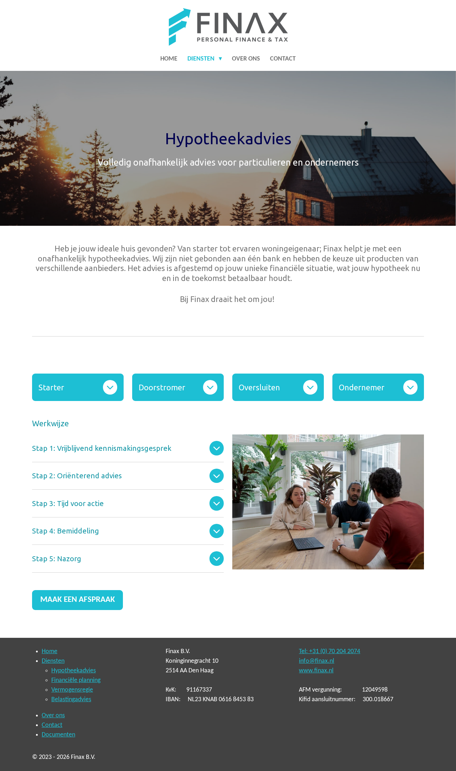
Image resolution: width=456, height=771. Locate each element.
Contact (52, 725)
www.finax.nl (316, 670)
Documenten (58, 734)
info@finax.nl (316, 661)
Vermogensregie (72, 690)
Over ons (53, 715)
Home (49, 651)
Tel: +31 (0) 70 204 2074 (329, 651)
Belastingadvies (71, 699)
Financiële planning (75, 680)
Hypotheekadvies (73, 670)
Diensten (53, 661)
